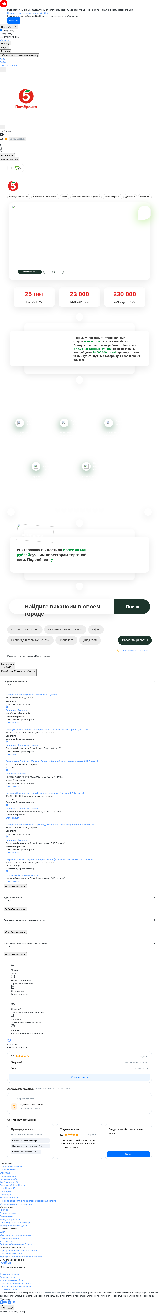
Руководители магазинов (45, 197)
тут (52, 560)
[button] (3, 59)
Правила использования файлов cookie (59, 15)
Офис (65, 197)
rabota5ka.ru (30, 272)
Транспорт (145, 197)
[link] (5, 51)
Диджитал (130, 197)
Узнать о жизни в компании (135, 650)
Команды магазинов (18, 197)
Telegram (72, 272)
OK (58, 272)
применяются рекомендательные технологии (60, 1292)
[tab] (7, 155)
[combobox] (7, 1307)
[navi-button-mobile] (3, 69)
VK (48, 272)
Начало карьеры (112, 197)
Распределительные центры (86, 197)
